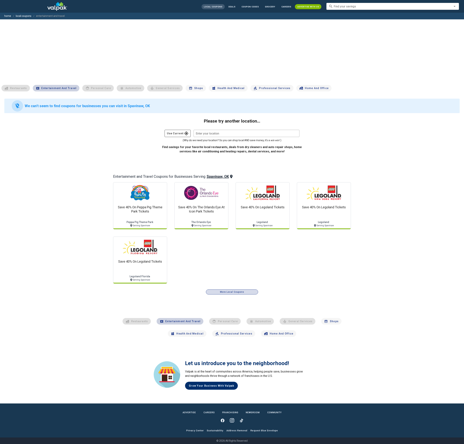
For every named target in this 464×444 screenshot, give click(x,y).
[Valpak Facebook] (222, 420)
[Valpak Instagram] (232, 420)
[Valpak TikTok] (241, 420)
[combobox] (392, 6)
